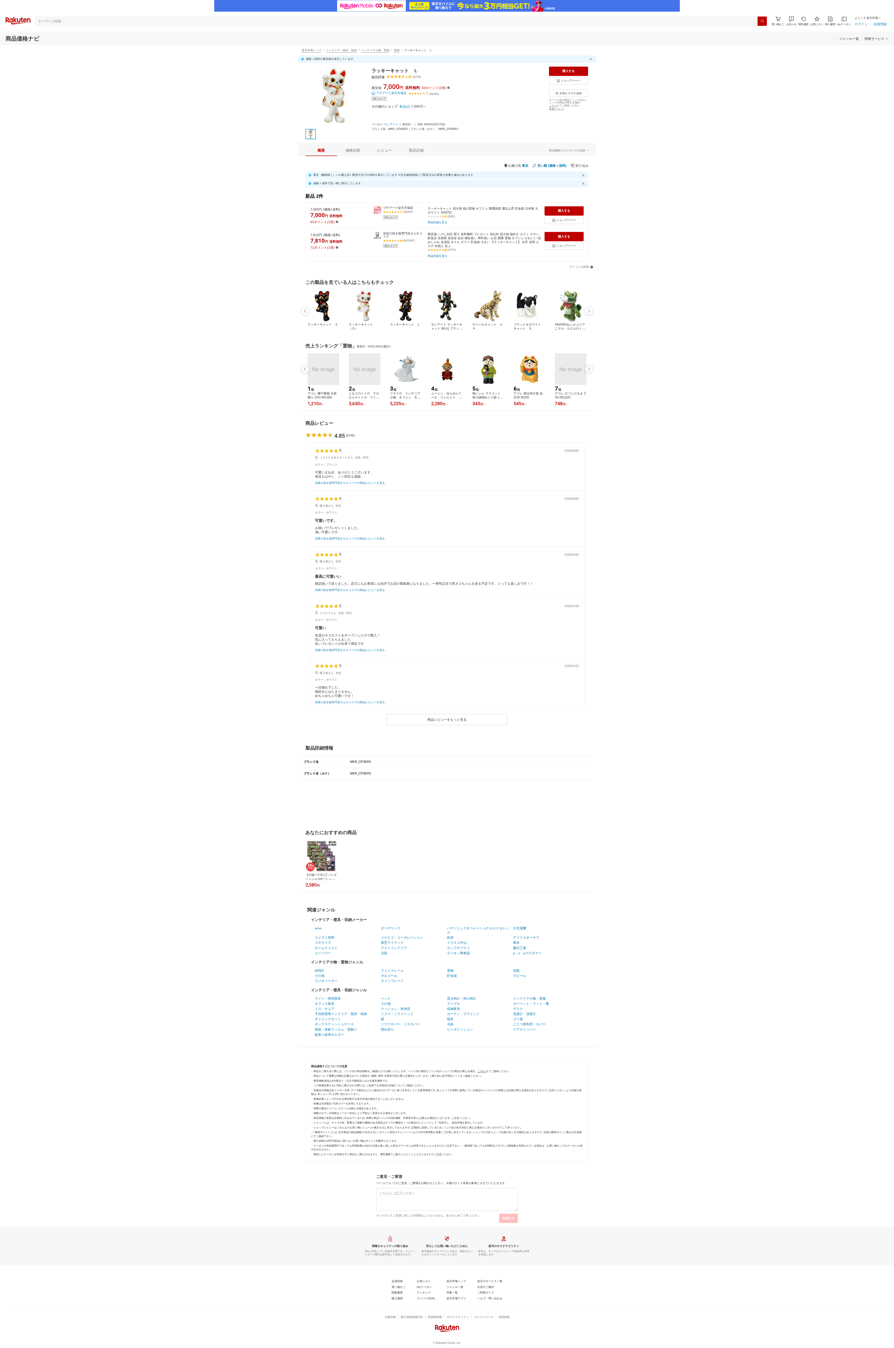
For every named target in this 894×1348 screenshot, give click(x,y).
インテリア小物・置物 (375, 50)
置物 (397, 50)
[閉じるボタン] (591, 59)
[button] (791, 21)
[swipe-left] (305, 311)
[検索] (762, 21)
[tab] (321, 150)
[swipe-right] (589, 311)
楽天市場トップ (311, 50)
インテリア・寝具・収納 (341, 50)
